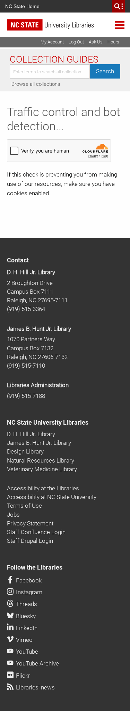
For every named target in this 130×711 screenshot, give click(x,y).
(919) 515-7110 (26, 365)
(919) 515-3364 (26, 308)
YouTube (26, 651)
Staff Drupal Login (30, 540)
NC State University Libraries (47, 422)
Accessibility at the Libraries (43, 488)
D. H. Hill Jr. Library (31, 272)
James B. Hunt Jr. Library (39, 328)
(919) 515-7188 (26, 395)
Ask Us (96, 41)
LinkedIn (26, 627)
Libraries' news (35, 687)
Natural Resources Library (40, 460)
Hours (113, 41)
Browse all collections (35, 84)
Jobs (13, 514)
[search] (118, 6)
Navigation (120, 25)
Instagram (28, 592)
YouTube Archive (37, 663)
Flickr (22, 675)
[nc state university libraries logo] (68, 28)
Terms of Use (24, 505)
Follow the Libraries (34, 567)
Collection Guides (54, 59)
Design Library (25, 451)
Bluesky (25, 616)
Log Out (76, 41)
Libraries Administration (38, 385)
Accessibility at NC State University (51, 496)
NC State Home (22, 6)
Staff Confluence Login (36, 532)
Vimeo (24, 639)
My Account (52, 41)
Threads (26, 603)
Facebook (28, 580)
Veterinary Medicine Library (42, 469)
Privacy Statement (30, 523)
